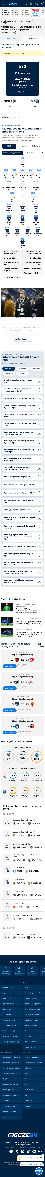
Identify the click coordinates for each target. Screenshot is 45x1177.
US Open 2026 (30, 1068)
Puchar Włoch (30, 1047)
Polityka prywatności (23, 1145)
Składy (9, 146)
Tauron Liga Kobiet (9, 1106)
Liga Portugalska (31, 1020)
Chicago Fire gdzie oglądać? (12, 1042)
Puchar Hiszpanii (31, 1025)
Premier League (31, 998)
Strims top (28, 1100)
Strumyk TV (29, 1106)
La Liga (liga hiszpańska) (34, 993)
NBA (26, 1073)
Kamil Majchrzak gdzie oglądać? (12, 1073)
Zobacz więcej (41, 645)
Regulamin (35, 1142)
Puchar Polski (7, 1014)
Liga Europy (6, 998)
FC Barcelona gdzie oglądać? (12, 1031)
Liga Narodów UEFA (9, 1004)
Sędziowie (36, 146)
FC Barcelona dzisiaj (10, 1036)
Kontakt (9, 1142)
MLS (26, 987)
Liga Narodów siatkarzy (33, 1062)
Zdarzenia (22, 146)
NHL (26, 1079)
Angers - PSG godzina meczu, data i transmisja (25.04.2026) (29, 623)
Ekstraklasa (6, 1009)
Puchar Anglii (30, 1031)
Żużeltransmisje (32, 973)
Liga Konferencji (8, 993)
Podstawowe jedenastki (12, 153)
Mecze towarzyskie (32, 1057)
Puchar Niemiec (31, 1042)
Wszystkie (8, 368)
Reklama (26, 1142)
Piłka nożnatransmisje (6, 973)
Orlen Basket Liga (9, 1111)
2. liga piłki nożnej (9, 1025)
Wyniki (22, 373)
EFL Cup (28, 1036)
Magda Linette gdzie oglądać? (12, 1079)
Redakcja (17, 1142)
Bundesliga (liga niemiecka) (35, 1004)
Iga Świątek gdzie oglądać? (12, 1057)
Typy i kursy (8, 373)
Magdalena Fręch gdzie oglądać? (12, 1084)
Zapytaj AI (39, 1171)
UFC (26, 1084)
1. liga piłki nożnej (8, 1020)
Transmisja (33, 38)
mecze (13, 3)
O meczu (22, 368)
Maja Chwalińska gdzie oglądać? (12, 1062)
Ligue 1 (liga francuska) (33, 1014)
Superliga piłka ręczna (10, 1117)
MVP (22, 158)
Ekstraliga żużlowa (9, 1090)
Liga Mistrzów (7, 987)
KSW (26, 1095)
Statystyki (11, 38)
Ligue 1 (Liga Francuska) (23, 92)
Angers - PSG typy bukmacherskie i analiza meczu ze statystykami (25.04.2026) (30, 611)
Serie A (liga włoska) (32, 1009)
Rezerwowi (31, 153)
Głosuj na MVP (9, 666)
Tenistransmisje (19, 973)
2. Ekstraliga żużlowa (10, 1095)
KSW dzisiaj (29, 1090)
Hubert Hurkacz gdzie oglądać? (12, 1068)
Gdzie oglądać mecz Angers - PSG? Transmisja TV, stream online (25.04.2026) (29, 634)
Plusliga (5, 1100)
